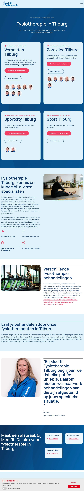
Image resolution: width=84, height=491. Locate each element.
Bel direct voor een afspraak (16, 70)
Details (73, 483)
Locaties (37, 18)
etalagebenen (48, 300)
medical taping (59, 300)
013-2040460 (53, 453)
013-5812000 (53, 439)
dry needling (55, 302)
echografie (59, 304)
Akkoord (74, 486)
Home (32, 18)
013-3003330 (74, 439)
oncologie (47, 302)
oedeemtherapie (71, 300)
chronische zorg (68, 297)
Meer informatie (13, 78)
